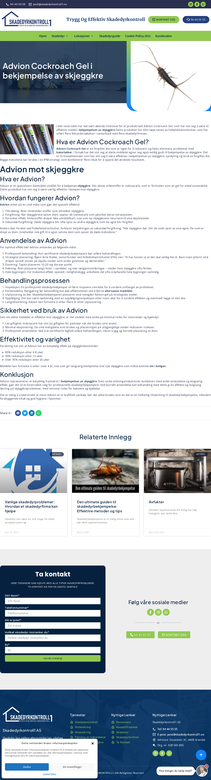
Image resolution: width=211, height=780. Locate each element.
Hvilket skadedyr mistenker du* (27, 632)
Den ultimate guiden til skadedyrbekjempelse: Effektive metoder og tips (99, 506)
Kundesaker (163, 36)
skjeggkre (84, 186)
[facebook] (197, 4)
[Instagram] (158, 612)
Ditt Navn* (12, 596)
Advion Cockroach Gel (71, 148)
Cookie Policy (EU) (138, 36)
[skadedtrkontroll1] (26, 19)
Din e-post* (13, 620)
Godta (27, 766)
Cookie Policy (49, 774)
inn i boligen (158, 366)
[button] (92, 743)
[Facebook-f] (150, 612)
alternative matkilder (119, 291)
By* (7, 645)
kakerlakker (64, 152)
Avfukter (156, 502)
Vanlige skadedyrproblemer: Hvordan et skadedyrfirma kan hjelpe (31, 506)
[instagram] (190, 4)
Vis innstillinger (72, 766)
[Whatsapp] (203, 4)
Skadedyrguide (109, 36)
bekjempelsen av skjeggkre (97, 130)
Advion (4, 204)
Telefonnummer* (17, 608)
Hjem (43, 36)
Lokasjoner (82, 36)
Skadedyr (58, 36)
